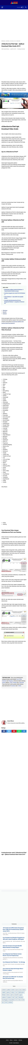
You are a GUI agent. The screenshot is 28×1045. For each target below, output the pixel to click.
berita (13, 989)
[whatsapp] (19, 731)
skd (16, 997)
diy (20, 989)
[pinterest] (14, 731)
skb (13, 997)
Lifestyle (15, 682)
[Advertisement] (14, 25)
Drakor (3, 682)
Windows (5, 310)
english (3, 992)
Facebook (12, 685)
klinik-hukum (21, 992)
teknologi (21, 997)
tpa (3, 1002)
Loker (11, 682)
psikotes (4, 997)
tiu (16, 999)
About (11, 1040)
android (3, 989)
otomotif (16, 994)
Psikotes (4, 681)
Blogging (11, 681)
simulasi (9, 997)
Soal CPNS (19, 679)
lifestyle (3, 994)
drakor (23, 989)
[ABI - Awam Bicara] (14, 2)
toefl (23, 999)
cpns (17, 989)
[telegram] (24, 731)
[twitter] (9, 731)
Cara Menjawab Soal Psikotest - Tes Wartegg (14, 962)
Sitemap (20, 1040)
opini (12, 994)
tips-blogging (5, 999)
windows (10, 1002)
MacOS (4, 312)
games (8, 992)
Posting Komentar (21, 49)
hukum (12, 992)
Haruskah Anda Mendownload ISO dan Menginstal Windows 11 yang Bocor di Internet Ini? (14, 302)
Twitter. (19, 685)
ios (16, 992)
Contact (15, 1040)
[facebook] (4, 731)
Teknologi (21, 682)
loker (8, 994)
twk (6, 1002)
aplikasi (8, 989)
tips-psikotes (12, 999)
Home (7, 1040)
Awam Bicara (16, 1042)
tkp (19, 999)
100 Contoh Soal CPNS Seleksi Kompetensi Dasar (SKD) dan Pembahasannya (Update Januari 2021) (13, 929)
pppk (21, 994)
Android (5, 313)
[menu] (3, 7)
